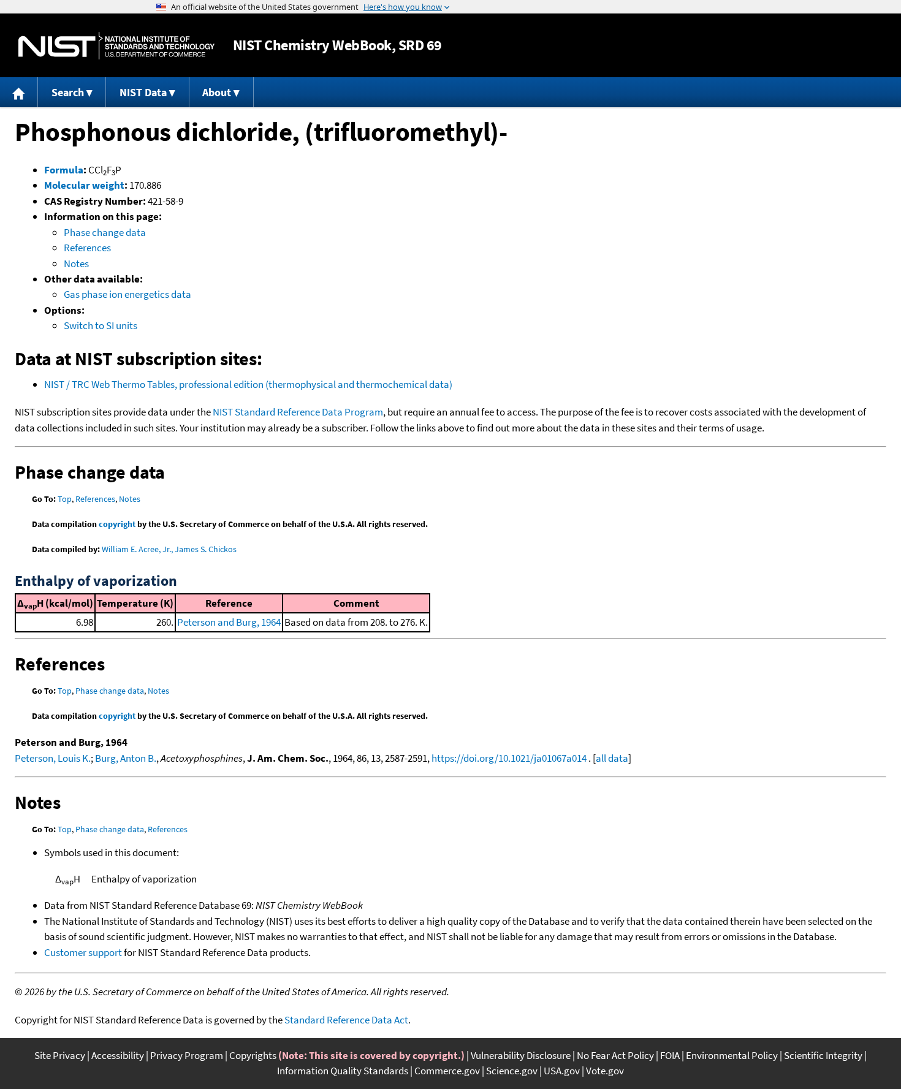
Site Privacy (59, 1055)
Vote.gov (605, 1070)
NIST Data (143, 92)
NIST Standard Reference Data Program (298, 412)
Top (65, 498)
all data (612, 758)
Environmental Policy (732, 1055)
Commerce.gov (447, 1070)
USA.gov (562, 1070)
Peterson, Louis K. (53, 758)
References (87, 247)
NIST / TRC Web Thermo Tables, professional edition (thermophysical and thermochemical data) (248, 384)
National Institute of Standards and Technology (116, 45)
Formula (63, 169)
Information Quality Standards (342, 1070)
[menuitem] (19, 92)
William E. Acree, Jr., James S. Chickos (169, 549)
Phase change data (105, 232)
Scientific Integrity (823, 1055)
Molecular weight (84, 185)
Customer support (83, 952)
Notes (76, 263)
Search (67, 92)
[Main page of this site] (19, 92)
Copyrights (252, 1055)
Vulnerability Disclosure (521, 1055)
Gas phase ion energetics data (127, 294)
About (216, 92)
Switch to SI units (100, 325)
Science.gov (512, 1070)
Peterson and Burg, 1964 (229, 622)
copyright (117, 523)
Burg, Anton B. (125, 758)
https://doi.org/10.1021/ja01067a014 (509, 758)
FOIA (670, 1055)
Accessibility (117, 1055)
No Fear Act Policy (615, 1055)
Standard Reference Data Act (346, 1019)
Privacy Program (186, 1055)
